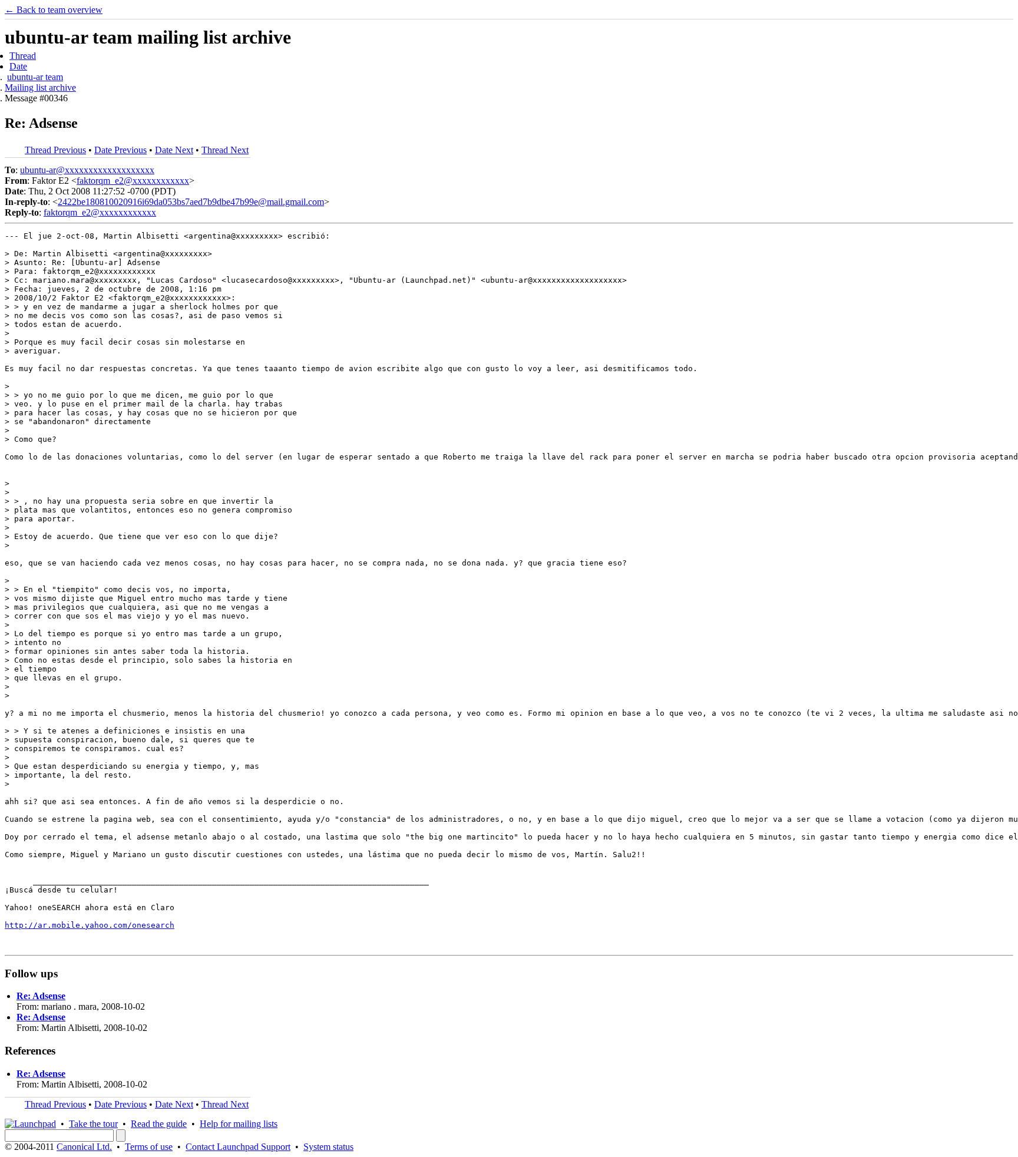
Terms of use (149, 1147)
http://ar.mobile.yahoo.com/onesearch (89, 925)
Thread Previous (55, 150)
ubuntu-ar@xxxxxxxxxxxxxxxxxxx (87, 170)
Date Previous (120, 150)
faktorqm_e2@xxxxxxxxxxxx (133, 181)
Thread (22, 56)
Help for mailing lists (238, 1124)
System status (328, 1147)
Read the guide (159, 1124)
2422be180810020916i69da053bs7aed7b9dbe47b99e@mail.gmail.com (191, 202)
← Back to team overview (54, 10)
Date (18, 66)
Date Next (174, 150)
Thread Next (225, 150)
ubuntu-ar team (35, 77)
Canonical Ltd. (84, 1147)
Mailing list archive (40, 87)
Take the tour (93, 1124)
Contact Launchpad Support (238, 1147)
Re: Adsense (40, 996)
